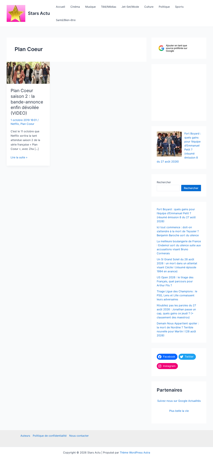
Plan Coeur (27, 123)
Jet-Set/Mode (130, 6)
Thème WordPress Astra (135, 452)
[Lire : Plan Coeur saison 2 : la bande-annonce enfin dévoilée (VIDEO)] (28, 72)
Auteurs (25, 435)
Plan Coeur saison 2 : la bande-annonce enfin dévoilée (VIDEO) (27, 102)
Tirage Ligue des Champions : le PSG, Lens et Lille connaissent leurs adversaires (177, 295)
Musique (90, 6)
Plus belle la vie (179, 410)
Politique (164, 6)
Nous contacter (79, 435)
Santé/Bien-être (66, 20)
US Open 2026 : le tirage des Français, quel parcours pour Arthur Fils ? (175, 281)
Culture (148, 6)
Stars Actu (39, 13)
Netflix (15, 123)
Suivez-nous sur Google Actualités (179, 400)
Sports (179, 6)
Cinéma (75, 6)
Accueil (60, 6)
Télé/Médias (108, 6)
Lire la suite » (19, 157)
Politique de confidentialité (50, 435)
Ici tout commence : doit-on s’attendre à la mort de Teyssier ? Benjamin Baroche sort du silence (178, 231)
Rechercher (164, 182)
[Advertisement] (182, 91)
